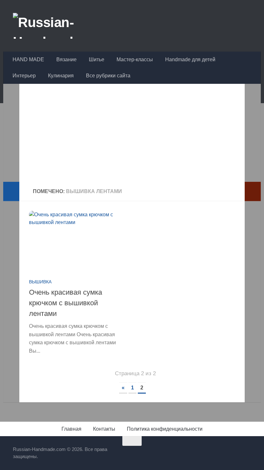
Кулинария (61, 75)
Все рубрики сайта (108, 75)
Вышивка (40, 281)
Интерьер (24, 75)
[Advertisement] (132, 137)
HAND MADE (28, 59)
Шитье (96, 59)
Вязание (66, 59)
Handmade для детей (190, 59)
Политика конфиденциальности (165, 429)
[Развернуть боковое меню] (11, 191)
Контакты (104, 429)
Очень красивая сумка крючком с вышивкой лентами (65, 303)
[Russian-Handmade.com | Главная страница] (62, 26)
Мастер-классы (135, 59)
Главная (71, 429)
